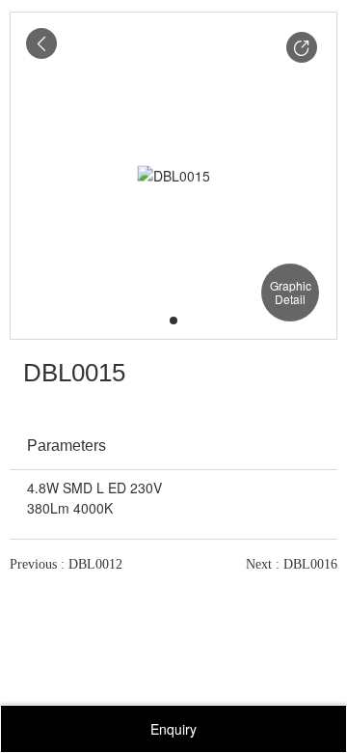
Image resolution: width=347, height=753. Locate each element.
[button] (301, 47)
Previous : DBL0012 (66, 564)
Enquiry (173, 729)
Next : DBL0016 (291, 564)
